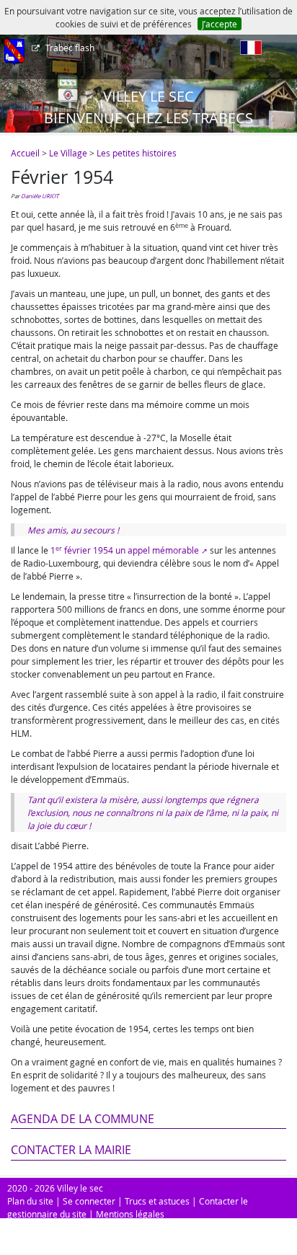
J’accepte (219, 24)
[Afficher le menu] (14, 52)
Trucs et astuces (157, 1201)
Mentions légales (130, 1214)
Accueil (25, 153)
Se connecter (89, 1201)
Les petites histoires (137, 153)
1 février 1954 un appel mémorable (124, 550)
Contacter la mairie (71, 1150)
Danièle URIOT (39, 196)
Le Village (68, 153)
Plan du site (30, 1201)
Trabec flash (69, 47)
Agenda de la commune (82, 1119)
